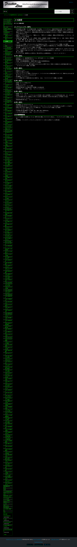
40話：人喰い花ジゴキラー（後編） (8, 164)
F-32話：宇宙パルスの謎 (8, 467)
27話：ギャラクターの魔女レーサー (8, 128)
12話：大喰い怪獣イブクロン (8, 88)
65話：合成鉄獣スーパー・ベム (8, 231)
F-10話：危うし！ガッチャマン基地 (8, 410)
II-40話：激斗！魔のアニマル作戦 (8, 357)
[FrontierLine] (25, 4)
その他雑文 (5, 30)
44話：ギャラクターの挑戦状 (8, 175)
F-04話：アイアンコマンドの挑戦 (8, 399)
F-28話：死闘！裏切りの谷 (8, 455)
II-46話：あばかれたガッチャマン (8, 374)
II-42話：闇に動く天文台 (8, 362)
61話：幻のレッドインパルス (8, 219)
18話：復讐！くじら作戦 (8, 103)
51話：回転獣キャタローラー (8, 195)
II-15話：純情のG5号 (8, 294)
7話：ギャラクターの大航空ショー (8, 75)
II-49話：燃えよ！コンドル (8, 382)
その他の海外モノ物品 (8, 55)
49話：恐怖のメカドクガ (8, 189)
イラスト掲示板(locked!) (8, 491)
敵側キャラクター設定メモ (8, 39)
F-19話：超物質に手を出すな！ (8, 433)
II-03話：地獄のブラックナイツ (8, 266)
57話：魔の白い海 (8, 208)
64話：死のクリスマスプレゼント (8, 228)
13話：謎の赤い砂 (8, 90)
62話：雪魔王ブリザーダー (8, 222)
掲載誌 (6, 45)
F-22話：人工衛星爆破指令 (8, 441)
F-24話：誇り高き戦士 (8, 447)
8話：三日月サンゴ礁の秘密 (8, 78)
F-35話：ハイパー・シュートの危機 (8, 475)
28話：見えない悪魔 (8, 130)
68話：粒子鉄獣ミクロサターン (8, 239)
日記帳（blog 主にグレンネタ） (8, 493)
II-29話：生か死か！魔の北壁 (8, 327)
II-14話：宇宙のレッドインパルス (8, 292)
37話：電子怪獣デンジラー (8, 155)
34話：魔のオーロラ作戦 (8, 147)
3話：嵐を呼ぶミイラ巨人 (8, 64)
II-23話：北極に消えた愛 (8, 311)
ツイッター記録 (6, 498)
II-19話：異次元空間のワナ (8, 302)
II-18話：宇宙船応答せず (8, 300)
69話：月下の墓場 (8, 241)
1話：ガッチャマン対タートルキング (8, 58)
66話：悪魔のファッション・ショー (8, 233)
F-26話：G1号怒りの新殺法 (8, 450)
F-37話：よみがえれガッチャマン (8, 481)
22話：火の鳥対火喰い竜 (8, 114)
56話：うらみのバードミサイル (8, 206)
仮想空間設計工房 (7, 486)
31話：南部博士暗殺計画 (8, 139)
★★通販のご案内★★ (7, 28)
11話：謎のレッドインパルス (8, 85)
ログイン (71, 2)
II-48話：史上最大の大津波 (8, 379)
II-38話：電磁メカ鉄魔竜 (8, 351)
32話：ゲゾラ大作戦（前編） (8, 141)
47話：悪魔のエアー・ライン (8, 184)
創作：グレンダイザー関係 (8, 25)
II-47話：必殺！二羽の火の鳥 (8, 376)
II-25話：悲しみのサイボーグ (8, 315)
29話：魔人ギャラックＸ (8, 133)
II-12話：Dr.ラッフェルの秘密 (8, 288)
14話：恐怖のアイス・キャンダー (8, 93)
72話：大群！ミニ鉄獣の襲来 (8, 249)
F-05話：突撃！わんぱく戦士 (8, 402)
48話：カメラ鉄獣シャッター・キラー (8, 186)
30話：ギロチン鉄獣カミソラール (8, 136)
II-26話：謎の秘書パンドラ (8, 318)
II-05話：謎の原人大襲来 (8, 272)
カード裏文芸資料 (8, 47)
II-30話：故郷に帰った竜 (8, 329)
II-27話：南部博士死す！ (8, 321)
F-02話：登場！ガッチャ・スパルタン (8, 396)
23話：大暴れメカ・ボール (8, 117)
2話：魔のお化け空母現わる (8, 61)
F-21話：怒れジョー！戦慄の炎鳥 (8, 439)
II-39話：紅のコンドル (8, 354)
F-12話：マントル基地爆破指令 (8, 416)
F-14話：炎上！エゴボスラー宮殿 (8, 422)
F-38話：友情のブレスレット (8, 484)
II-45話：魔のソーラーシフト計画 (8, 371)
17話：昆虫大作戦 (8, 100)
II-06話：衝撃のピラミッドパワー (8, 275)
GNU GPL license (55, 539)
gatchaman (20, 14)
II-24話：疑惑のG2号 (8, 313)
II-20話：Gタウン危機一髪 (8, 305)
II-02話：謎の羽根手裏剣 (8, 263)
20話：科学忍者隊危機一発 (8, 109)
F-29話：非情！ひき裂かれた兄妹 (8, 458)
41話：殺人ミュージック (8, 167)
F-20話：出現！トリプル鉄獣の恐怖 (8, 436)
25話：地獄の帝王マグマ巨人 (8, 123)
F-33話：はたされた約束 (8, 470)
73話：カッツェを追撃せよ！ (8, 252)
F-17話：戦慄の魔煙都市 (8, 427)
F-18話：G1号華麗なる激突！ (8, 430)
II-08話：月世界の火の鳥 (8, 280)
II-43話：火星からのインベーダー (8, 365)
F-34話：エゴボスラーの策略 (8, 472)
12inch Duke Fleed (7, 522)
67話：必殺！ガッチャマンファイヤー (8, 236)
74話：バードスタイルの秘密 (8, 255)
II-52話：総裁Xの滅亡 (8, 391)
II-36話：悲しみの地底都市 (8, 345)
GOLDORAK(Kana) (7, 515)
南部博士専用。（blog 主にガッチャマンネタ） (8, 496)
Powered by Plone (38, 542)
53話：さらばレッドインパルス (8, 201)
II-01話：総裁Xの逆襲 (8, 261)
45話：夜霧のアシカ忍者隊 (8, 178)
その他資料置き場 (12, 14)
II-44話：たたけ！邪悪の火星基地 (8, 368)
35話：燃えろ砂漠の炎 (8, 150)
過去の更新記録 (6, 507)
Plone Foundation (37, 539)
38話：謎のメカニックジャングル (8, 158)
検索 (72, 11)
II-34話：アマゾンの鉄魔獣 (8, 340)
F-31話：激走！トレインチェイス (8, 464)
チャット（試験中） (7, 500)
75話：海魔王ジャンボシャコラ (8, 258)
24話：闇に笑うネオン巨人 (8, 120)
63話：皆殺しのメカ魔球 (8, 225)
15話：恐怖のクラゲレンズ (8, 96)
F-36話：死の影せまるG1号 (8, 478)
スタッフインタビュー (8, 44)
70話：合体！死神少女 (8, 244)
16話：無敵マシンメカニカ (8, 98)
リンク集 (5, 503)
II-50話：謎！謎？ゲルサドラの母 (8, 385)
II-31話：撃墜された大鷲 (8, 332)
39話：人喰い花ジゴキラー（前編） (8, 161)
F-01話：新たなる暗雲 (8, 393)
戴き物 (5, 487)
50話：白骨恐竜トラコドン (8, 192)
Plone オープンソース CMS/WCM (14, 539)
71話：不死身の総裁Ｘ (8, 246)
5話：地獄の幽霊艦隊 (8, 70)
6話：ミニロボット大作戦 (8, 72)
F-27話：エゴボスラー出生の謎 (8, 453)
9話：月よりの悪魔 (8, 80)
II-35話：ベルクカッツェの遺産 (8, 342)
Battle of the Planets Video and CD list (8, 53)
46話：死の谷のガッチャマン (8, 181)
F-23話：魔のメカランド (8, 444)
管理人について (6, 505)
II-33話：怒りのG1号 (8, 337)
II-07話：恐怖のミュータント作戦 (8, 277)
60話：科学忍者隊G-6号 (8, 216)
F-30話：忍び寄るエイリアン (8, 461)
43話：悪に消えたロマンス (8, 172)
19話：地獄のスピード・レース (8, 106)
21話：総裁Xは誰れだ (8, 111)
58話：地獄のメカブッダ (8, 211)
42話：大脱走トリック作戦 (8, 170)
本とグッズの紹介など (7, 22)
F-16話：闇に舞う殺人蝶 (8, 424)
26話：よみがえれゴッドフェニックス (8, 126)
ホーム (5, 11)
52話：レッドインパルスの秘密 (8, 198)
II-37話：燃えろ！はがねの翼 (8, 348)
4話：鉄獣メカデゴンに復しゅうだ (8, 67)
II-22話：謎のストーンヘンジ (8, 308)
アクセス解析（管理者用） (7, 509)
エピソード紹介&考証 (7, 20)
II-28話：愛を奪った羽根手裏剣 (8, 324)
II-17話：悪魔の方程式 (8, 297)
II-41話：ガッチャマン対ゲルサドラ (8, 359)
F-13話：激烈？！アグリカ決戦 (8, 419)
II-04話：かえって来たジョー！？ (8, 269)
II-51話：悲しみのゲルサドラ (8, 388)
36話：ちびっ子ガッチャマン (8, 153)
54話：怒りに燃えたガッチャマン (8, 203)
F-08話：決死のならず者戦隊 (8, 405)
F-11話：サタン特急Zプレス (8, 413)
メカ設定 (6, 41)
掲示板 (5, 489)
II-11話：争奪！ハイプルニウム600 (8, 285)
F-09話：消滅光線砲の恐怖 (8, 407)
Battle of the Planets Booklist (8, 50)
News (4, 511)
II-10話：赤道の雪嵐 (8, 282)
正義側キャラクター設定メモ (8, 36)
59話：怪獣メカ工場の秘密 (8, 214)
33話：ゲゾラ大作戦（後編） (8, 144)
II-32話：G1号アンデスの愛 (8, 335)
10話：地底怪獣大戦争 (8, 83)
